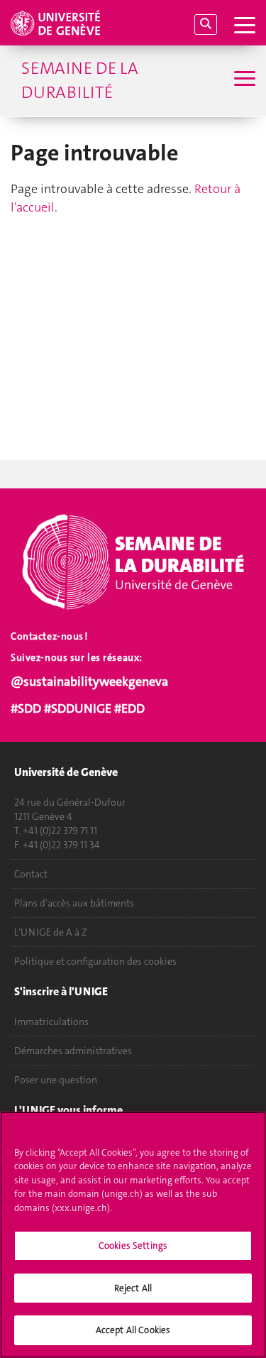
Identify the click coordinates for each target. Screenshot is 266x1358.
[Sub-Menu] (243, 80)
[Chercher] (205, 24)
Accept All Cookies (133, 1330)
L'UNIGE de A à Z (50, 932)
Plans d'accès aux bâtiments (74, 903)
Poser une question (55, 1079)
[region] (133, 1235)
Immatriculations (51, 1021)
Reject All (133, 1288)
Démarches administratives (73, 1050)
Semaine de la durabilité (79, 80)
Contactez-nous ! (49, 636)
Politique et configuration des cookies (95, 961)
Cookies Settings (133, 1245)
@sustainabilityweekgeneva (89, 681)
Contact (31, 873)
